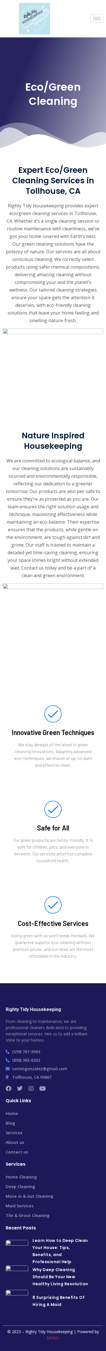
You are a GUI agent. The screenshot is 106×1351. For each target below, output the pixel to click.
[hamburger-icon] (96, 18)
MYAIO (53, 1338)
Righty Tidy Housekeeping (33, 1009)
